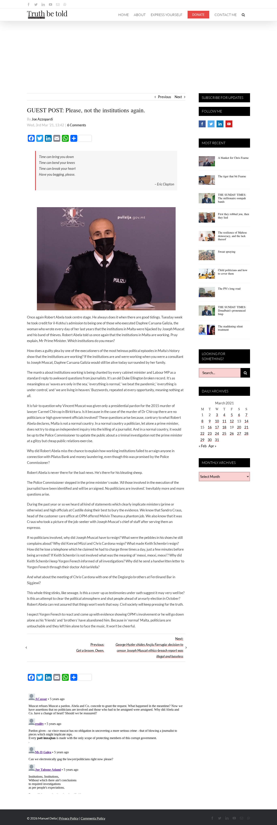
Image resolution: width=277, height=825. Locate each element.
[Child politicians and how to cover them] (207, 275)
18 (224, 427)
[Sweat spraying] (207, 256)
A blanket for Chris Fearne (233, 158)
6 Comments (76, 125)
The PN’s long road (229, 288)
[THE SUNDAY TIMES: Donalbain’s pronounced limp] (207, 311)
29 (202, 440)
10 (217, 421)
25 (224, 433)
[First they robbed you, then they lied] (207, 218)
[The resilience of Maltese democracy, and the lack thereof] (207, 237)
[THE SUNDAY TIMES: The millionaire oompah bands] (207, 199)
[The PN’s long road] (207, 293)
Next (178, 97)
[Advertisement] (138, 51)
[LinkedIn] (220, 123)
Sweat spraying (226, 251)
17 (217, 427)
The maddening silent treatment (230, 328)
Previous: (90, 647)
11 (224, 421)
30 (210, 440)
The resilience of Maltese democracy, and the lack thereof (232, 236)
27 (239, 433)
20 (239, 427)
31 (217, 440)
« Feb (203, 446)
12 (232, 421)
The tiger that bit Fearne (232, 176)
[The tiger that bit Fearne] (207, 181)
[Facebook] (202, 123)
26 (232, 433)
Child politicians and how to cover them (232, 271)
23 (210, 433)
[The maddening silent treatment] (207, 331)
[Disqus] (106, 743)
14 (246, 421)
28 (246, 433)
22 (202, 433)
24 (217, 433)
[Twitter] (211, 123)
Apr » (212, 446)
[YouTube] (228, 123)
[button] (243, 14)
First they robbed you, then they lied (233, 215)
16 (210, 427)
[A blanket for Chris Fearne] (207, 162)
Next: (149, 647)
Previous (164, 97)
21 (246, 427)
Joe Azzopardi (42, 119)
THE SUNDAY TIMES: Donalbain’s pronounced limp (232, 310)
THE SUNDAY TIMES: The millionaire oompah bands (232, 198)
